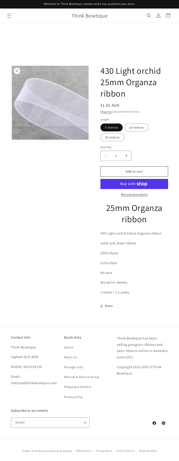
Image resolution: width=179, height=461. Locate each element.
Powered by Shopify (60, 450)
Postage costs (74, 367)
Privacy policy (73, 397)
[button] (9, 15)
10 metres (136, 127)
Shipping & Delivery (77, 387)
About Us (70, 357)
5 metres (111, 127)
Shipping (106, 111)
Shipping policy (148, 450)
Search (69, 347)
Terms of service (125, 450)
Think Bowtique (40, 450)
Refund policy (83, 450)
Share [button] (109, 306)
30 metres (112, 137)
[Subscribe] (84, 422)
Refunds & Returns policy (81, 377)
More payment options (134, 194)
